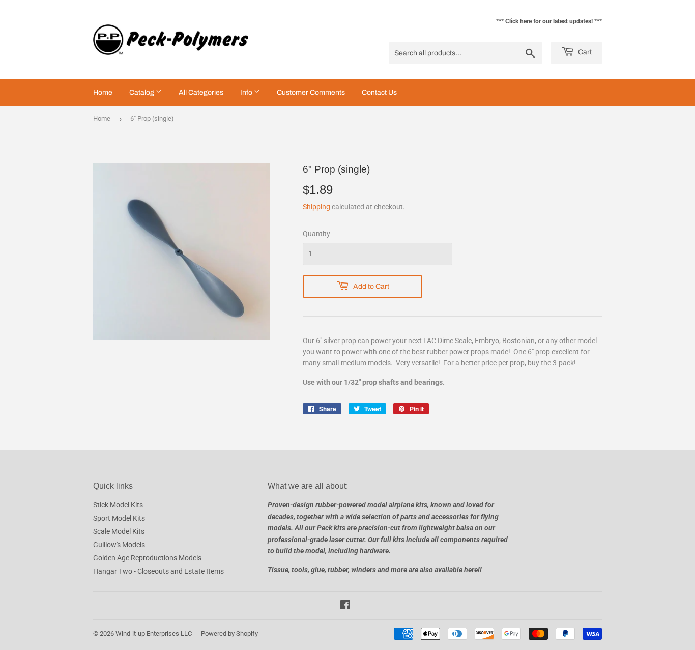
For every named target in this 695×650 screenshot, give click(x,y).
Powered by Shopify (229, 633)
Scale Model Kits (118, 531)
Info (247, 92)
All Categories (201, 92)
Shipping (316, 207)
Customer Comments (311, 92)
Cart (584, 52)
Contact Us (379, 92)
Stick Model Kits (118, 505)
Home (102, 92)
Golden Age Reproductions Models (147, 558)
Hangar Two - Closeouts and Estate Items (158, 571)
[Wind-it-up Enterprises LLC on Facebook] (345, 606)
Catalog (142, 92)
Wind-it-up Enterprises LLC (153, 633)
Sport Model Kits (119, 518)
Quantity (316, 234)
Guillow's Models (119, 545)
